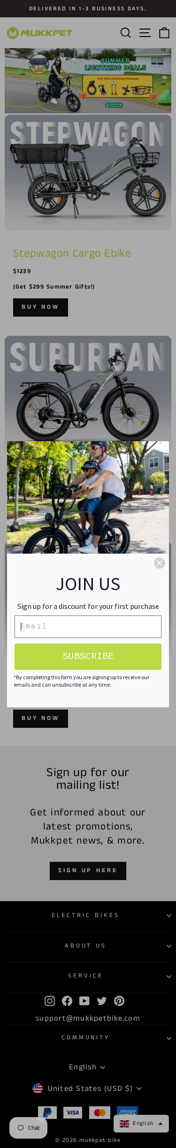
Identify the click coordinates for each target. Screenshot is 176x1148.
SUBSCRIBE (88, 656)
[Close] (159, 563)
